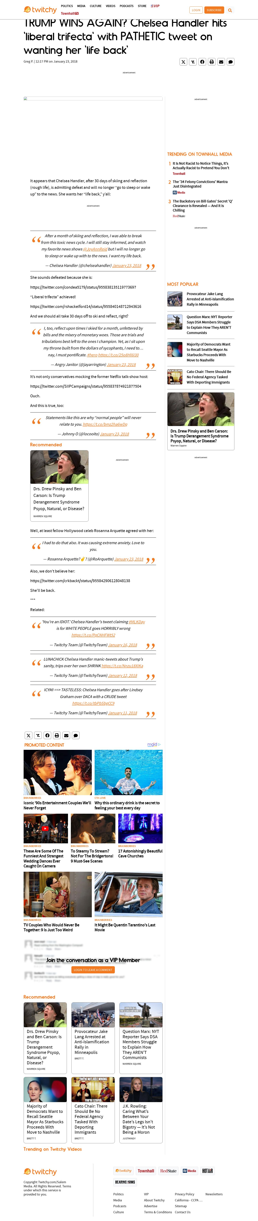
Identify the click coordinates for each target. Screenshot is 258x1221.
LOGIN (196, 10)
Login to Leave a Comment (93, 970)
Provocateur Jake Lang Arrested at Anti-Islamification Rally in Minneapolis (92, 1042)
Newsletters (214, 1194)
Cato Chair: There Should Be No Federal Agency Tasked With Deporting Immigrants (209, 377)
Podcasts (126, 6)
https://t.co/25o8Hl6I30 (118, 355)
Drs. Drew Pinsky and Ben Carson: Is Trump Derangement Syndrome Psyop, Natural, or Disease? (44, 1047)
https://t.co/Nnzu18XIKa (122, 666)
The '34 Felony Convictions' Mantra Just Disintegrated (200, 184)
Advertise (150, 1206)
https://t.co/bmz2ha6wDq (105, 424)
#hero (92, 355)
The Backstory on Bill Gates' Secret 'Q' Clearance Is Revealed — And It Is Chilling (203, 206)
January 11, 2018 (122, 713)
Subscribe (214, 10)
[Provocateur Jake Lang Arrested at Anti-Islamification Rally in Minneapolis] (93, 1015)
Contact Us (183, 1212)
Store (142, 6)
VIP (146, 1194)
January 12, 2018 (122, 676)
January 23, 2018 (126, 266)
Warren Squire (42, 516)
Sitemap (181, 1206)
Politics (67, 6)
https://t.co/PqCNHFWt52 (93, 635)
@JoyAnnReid (95, 249)
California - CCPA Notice (189, 1200)
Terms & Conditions (158, 1212)
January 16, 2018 (122, 645)
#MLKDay (137, 622)
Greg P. (28, 62)
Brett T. (79, 1058)
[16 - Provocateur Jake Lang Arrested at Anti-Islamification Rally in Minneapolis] (174, 299)
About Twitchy (154, 1200)
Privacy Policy (184, 1194)
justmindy (129, 1138)
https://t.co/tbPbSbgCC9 (93, 703)
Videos (110, 6)
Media (81, 6)
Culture (95, 6)
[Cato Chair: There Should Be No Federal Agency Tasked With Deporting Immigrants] (93, 1090)
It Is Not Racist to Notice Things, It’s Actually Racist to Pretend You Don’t (201, 166)
